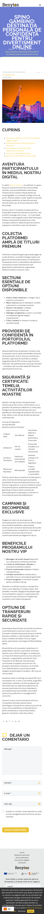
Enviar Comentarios (15, 830)
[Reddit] (19, 721)
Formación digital (22, 860)
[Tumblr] (13, 721)
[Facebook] (3, 721)
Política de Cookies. (34, 908)
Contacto (22, 863)
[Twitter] (6, 721)
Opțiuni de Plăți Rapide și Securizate (21, 156)
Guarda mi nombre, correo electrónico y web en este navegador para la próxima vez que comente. (24, 814)
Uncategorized (8, 75)
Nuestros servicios (22, 855)
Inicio (22, 852)
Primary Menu (40, 5)
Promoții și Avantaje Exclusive (18, 153)
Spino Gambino (16, 185)
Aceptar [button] (30, 911)
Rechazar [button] (22, 911)
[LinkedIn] (16, 721)
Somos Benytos (22, 857)
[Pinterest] (9, 721)
